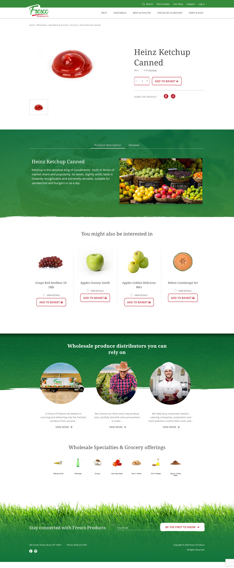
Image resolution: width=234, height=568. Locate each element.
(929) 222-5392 (80, 545)
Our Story (178, 4)
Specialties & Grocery (169, 12)
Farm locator (163, 4)
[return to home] (38, 11)
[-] (136, 81)
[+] (147, 81)
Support (191, 4)
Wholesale (41, 25)
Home (32, 25)
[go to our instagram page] (35, 551)
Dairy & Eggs (196, 12)
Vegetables (119, 12)
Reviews (134, 145)
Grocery (74, 25)
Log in (202, 4)
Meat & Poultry (142, 12)
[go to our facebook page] (30, 551)
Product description (107, 145)
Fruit (104, 12)
